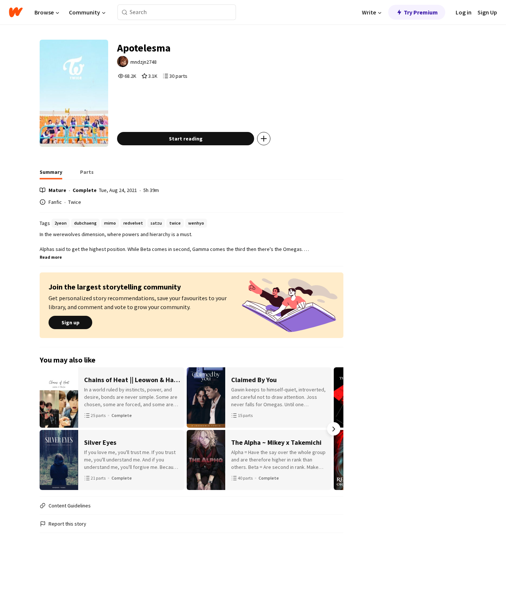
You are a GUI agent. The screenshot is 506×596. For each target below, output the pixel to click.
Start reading (186, 138)
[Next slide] (333, 429)
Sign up (70, 322)
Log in (464, 12)
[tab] (51, 174)
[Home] (16, 12)
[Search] (124, 12)
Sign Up (487, 12)
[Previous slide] (49, 429)
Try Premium (421, 12)
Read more (51, 257)
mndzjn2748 (143, 62)
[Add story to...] (263, 138)
